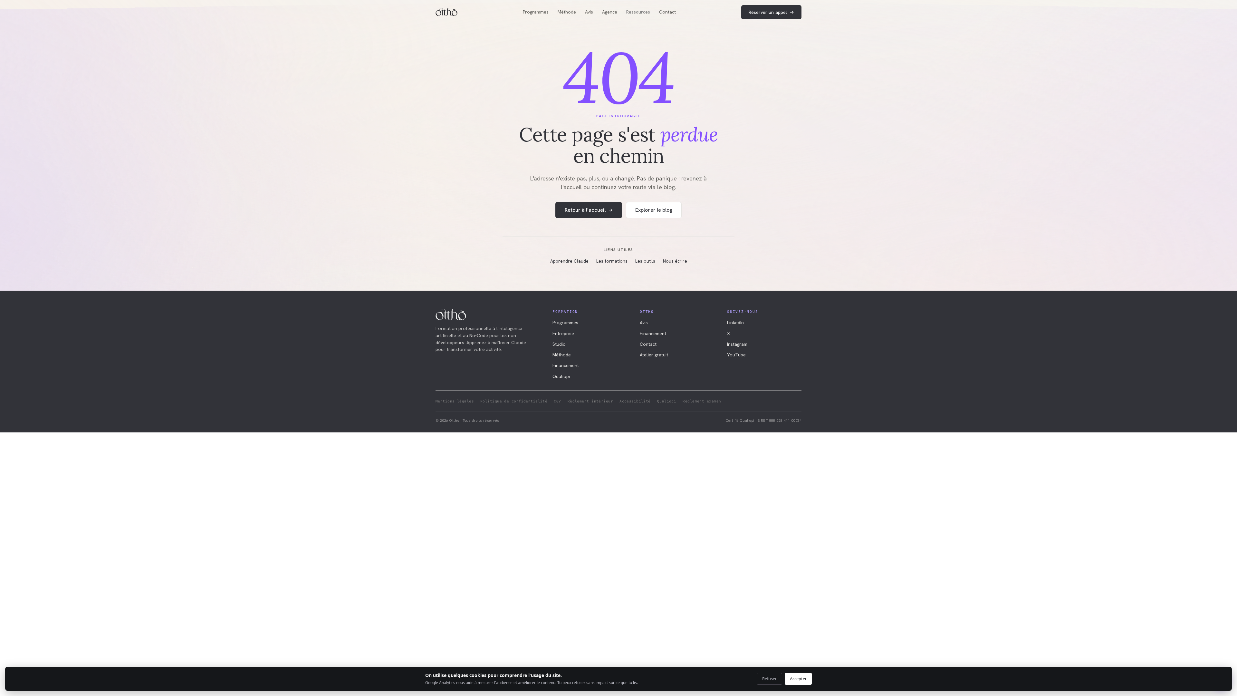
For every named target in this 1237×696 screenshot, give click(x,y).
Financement (565, 365)
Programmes (536, 12)
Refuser (769, 679)
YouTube (736, 355)
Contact (667, 12)
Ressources (638, 12)
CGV (557, 401)
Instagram (737, 344)
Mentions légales (455, 401)
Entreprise (563, 333)
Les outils (645, 261)
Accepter (798, 679)
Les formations (612, 261)
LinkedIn (735, 322)
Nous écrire (675, 261)
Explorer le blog (653, 210)
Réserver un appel (768, 12)
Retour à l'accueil (585, 210)
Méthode (567, 12)
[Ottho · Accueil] (446, 12)
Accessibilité (635, 401)
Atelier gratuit (654, 355)
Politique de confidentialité (513, 401)
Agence (609, 12)
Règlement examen (702, 401)
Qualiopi (561, 376)
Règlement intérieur (590, 401)
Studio (559, 344)
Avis (589, 12)
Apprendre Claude (569, 261)
